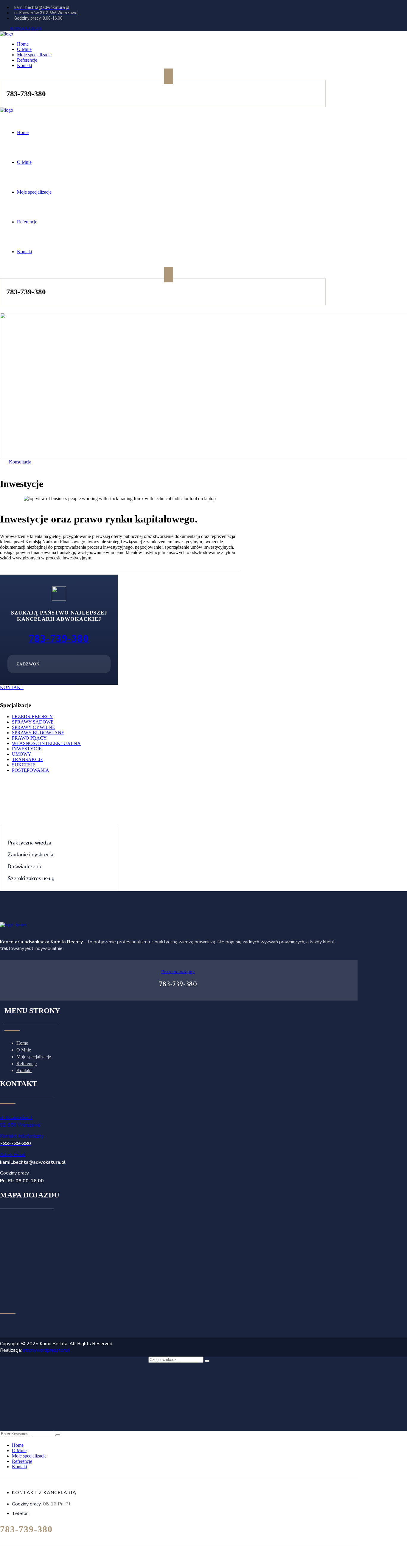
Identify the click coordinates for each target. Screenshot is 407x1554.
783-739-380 (59, 638)
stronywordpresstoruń (46, 1350)
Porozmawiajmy (178, 972)
